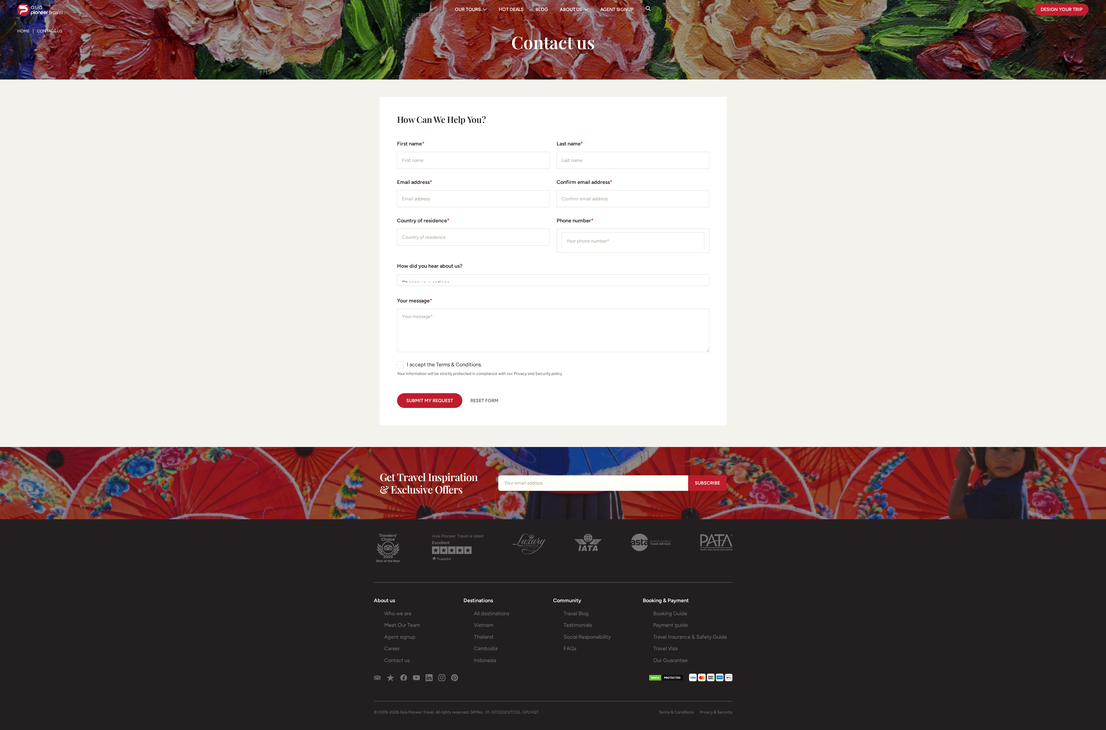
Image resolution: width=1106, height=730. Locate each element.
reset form (484, 400)
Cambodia (486, 648)
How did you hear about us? (429, 266)
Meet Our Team (402, 625)
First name (410, 144)
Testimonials (578, 625)
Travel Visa (665, 648)
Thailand (483, 637)
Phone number (575, 220)
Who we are (397, 613)
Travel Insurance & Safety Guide (690, 637)
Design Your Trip (1062, 9)
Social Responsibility (587, 637)
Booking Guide (670, 613)
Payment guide (670, 625)
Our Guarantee (670, 660)
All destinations (491, 613)
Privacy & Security (716, 712)
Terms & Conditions (458, 364)
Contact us (397, 660)
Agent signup (400, 637)
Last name (570, 144)
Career (392, 648)
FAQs (570, 648)
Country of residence (423, 220)
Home (23, 31)
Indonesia (485, 660)
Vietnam (483, 625)
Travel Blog (576, 613)
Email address (414, 182)
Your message (414, 300)
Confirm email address (584, 182)
